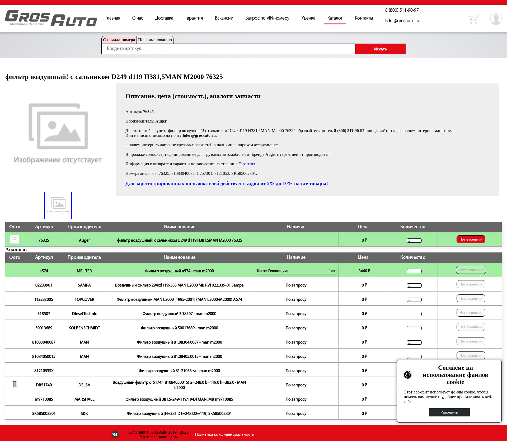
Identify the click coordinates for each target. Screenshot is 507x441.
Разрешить (449, 412)
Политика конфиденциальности (224, 435)
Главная (113, 18)
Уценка (308, 18)
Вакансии (224, 18)
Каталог (335, 18)
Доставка (164, 18)
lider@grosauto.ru (402, 21)
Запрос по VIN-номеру (267, 18)
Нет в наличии (470, 239)
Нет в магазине (471, 270)
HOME (9, 13)
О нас (137, 18)
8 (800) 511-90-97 (402, 10)
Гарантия (194, 18)
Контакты (364, 18)
